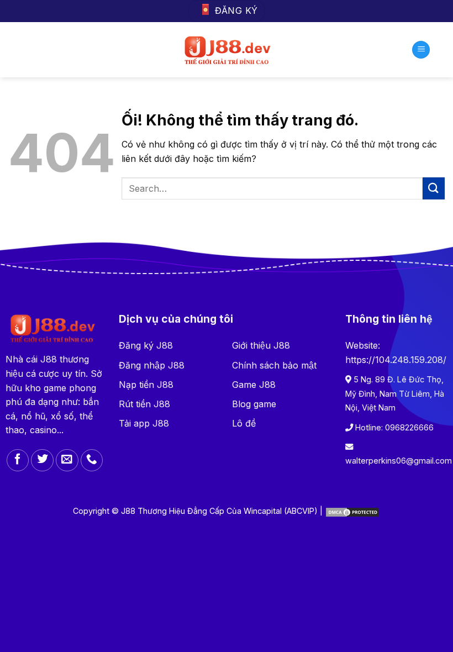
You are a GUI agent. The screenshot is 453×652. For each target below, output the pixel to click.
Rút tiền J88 (144, 403)
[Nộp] (434, 188)
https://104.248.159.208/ (395, 359)
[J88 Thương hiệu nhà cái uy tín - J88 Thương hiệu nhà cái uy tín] (227, 50)
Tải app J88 (144, 423)
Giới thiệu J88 (261, 345)
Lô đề (244, 423)
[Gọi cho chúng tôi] (92, 460)
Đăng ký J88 (146, 345)
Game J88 (254, 384)
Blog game (254, 403)
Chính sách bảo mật (274, 365)
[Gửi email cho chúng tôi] (67, 460)
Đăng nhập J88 (152, 365)
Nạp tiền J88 (146, 384)
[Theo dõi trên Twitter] (42, 460)
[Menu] (421, 50)
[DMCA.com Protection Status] (352, 511)
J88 (48, 359)
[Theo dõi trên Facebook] (18, 460)
